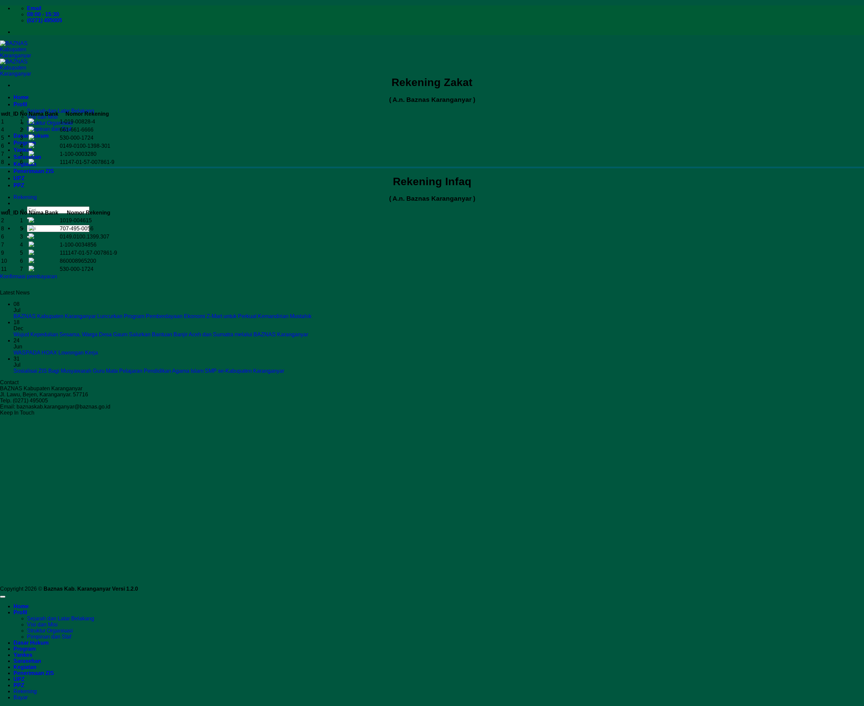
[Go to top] (2, 597)
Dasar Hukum (31, 643)
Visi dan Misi (42, 624)
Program (25, 143)
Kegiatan (25, 164)
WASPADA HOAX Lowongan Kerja (56, 353)
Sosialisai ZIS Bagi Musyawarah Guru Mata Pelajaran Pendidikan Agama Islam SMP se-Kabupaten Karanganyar (149, 371)
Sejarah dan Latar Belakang (60, 111)
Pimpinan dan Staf (49, 129)
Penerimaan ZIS (34, 171)
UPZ (19, 178)
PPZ (19, 185)
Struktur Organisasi (50, 123)
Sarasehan (27, 157)
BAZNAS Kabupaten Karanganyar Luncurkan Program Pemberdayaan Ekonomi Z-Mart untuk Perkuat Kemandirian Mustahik (163, 316)
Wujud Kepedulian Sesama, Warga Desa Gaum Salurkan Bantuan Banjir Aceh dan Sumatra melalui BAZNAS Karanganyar (161, 334)
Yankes (23, 150)
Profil (20, 104)
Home (21, 97)
